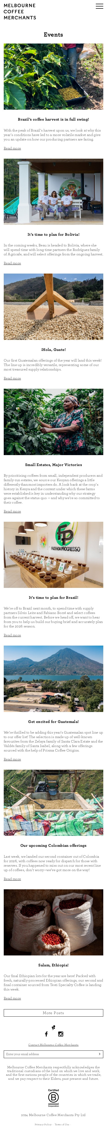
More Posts (53, 1013)
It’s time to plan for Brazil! (53, 598)
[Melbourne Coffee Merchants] (20, 18)
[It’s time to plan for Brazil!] (53, 554)
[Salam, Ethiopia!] (53, 922)
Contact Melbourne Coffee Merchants (53, 1044)
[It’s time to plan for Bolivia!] (53, 191)
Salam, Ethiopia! (53, 965)
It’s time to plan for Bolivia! (53, 234)
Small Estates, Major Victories (53, 465)
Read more (12, 148)
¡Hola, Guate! (53, 350)
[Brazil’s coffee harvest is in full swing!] (53, 76)
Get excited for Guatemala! (53, 722)
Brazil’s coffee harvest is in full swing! (53, 119)
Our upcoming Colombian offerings (53, 846)
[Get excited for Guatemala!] (53, 678)
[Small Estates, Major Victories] (53, 422)
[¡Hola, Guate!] (53, 306)
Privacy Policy (43, 1124)
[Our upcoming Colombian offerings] (53, 802)
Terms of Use (62, 1124)
